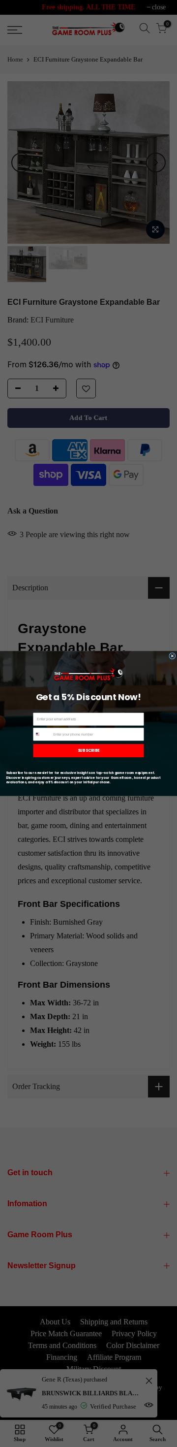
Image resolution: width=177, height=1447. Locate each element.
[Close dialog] (172, 656)
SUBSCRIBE (89, 750)
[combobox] (42, 734)
